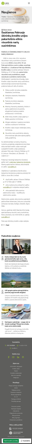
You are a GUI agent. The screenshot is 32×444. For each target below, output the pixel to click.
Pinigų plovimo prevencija (16, 413)
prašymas (12, 162)
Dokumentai (16, 411)
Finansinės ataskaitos (15, 392)
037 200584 (11, 345)
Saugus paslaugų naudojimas (16, 385)
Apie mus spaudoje (16, 375)
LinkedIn (18, 357)
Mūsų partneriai (16, 415)
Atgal (7, 225)
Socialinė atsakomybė (16, 373)
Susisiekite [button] (26, 441)
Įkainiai (16, 388)
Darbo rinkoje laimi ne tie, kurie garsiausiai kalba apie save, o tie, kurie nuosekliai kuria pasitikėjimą (16, 259)
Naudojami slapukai (16, 408)
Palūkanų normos (16, 390)
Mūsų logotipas (16, 417)
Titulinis (3, 17)
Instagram (23, 357)
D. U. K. (16, 397)
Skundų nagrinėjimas (16, 394)
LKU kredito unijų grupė (16, 366)
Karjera (16, 371)
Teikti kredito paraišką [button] (11, 441)
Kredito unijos (16, 368)
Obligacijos (16, 377)
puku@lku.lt (12, 167)
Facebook (8, 357)
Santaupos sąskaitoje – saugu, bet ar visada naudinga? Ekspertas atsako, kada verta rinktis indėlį (17, 324)
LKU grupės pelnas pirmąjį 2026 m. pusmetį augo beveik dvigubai (17, 291)
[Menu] (29, 3)
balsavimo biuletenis (23, 162)
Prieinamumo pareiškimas (16, 420)
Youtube (13, 357)
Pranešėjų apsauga (16, 401)
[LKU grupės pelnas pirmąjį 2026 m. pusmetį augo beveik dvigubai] (16, 280)
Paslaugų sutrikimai (16, 399)
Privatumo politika (16, 406)
